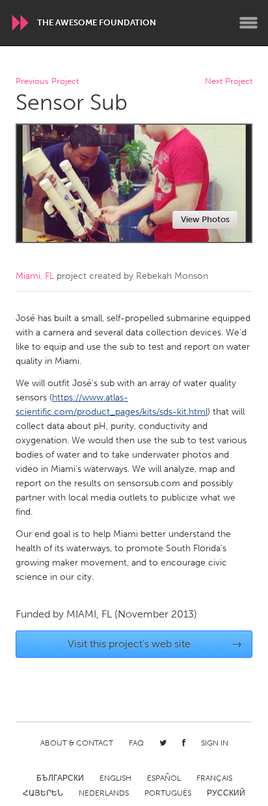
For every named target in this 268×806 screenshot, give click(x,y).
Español (164, 778)
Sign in (214, 743)
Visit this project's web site (155, 644)
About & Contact (76, 743)
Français (214, 778)
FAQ (136, 743)
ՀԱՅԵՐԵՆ (43, 793)
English (115, 778)
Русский (226, 793)
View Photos (205, 219)
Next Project (228, 81)
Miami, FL (35, 275)
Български (60, 778)
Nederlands (104, 793)
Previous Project (47, 81)
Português (167, 793)
